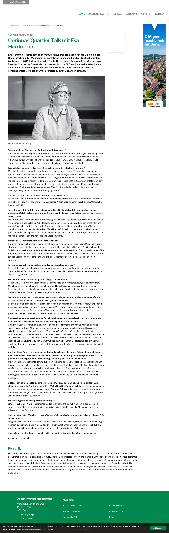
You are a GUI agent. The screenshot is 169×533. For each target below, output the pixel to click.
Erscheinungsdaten (71, 511)
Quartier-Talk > (26, 25)
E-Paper (112, 517)
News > (17, 25)
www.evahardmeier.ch (18, 438)
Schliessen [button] (157, 528)
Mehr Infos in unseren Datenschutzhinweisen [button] (35, 529)
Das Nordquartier (116, 506)
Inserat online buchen (73, 506)
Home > (11, 25)
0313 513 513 (27, 515)
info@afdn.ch (27, 518)
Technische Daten (71, 517)
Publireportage (116, 511)
